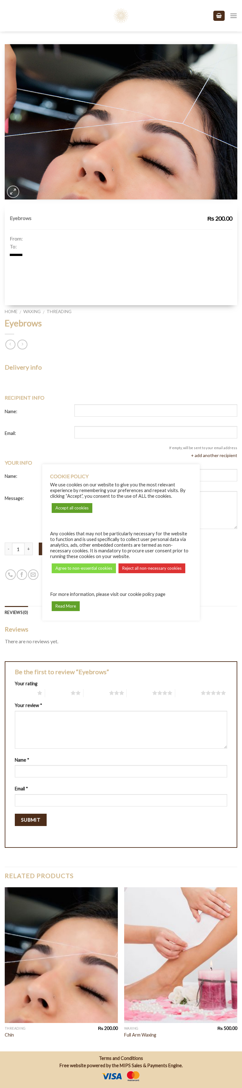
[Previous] (5, 969)
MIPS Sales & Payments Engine (151, 1065)
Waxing (32, 311)
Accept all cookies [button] (72, 507)
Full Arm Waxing (140, 1034)
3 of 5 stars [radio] (96, 692)
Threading (59, 311)
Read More (65, 606)
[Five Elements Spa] (121, 16)
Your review (28, 705)
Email (21, 788)
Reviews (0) (16, 612)
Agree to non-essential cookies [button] (83, 568)
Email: (10, 433)
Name (22, 760)
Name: (11, 411)
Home (11, 311)
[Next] (237, 969)
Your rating (26, 683)
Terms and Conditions (121, 1058)
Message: (14, 498)
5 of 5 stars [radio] (188, 692)
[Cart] (219, 16)
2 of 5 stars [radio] (58, 692)
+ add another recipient (214, 455)
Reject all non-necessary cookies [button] (152, 568)
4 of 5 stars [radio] (139, 692)
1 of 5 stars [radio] (24, 692)
